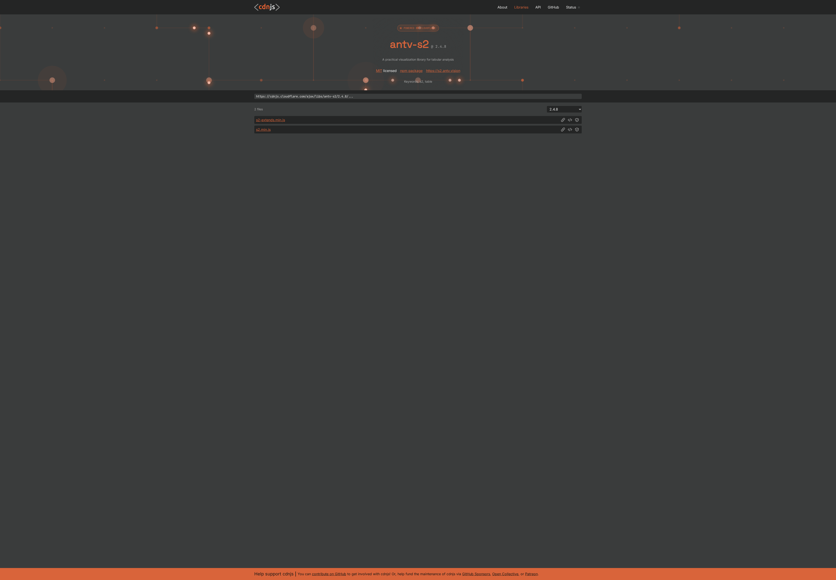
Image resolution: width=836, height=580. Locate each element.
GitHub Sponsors (476, 574)
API (538, 7)
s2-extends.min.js (270, 120)
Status (571, 7)
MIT (379, 70)
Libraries (521, 7)
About (502, 7)
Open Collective (505, 574)
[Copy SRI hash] (577, 120)
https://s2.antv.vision (443, 70)
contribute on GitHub (329, 574)
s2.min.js (263, 129)
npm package (411, 70)
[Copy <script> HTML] (570, 120)
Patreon (531, 574)
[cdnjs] (267, 7)
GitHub (553, 7)
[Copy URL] (563, 120)
